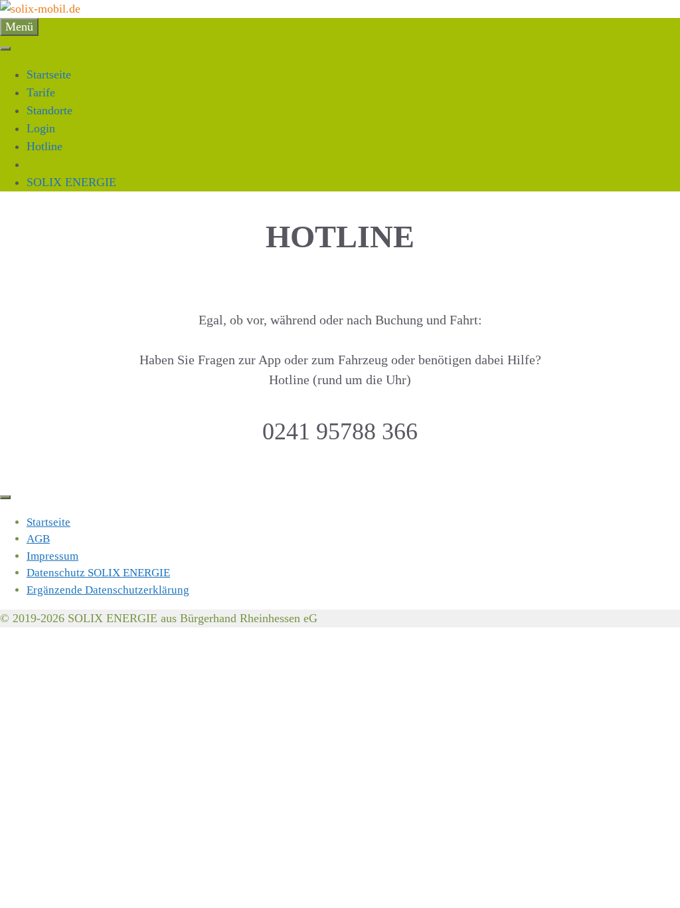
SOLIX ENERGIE (71, 182)
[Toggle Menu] (5, 49)
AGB (38, 538)
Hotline (44, 146)
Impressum (52, 556)
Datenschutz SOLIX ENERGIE (98, 572)
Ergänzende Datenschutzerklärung (108, 590)
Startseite (49, 74)
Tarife (41, 92)
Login (41, 128)
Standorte (49, 110)
